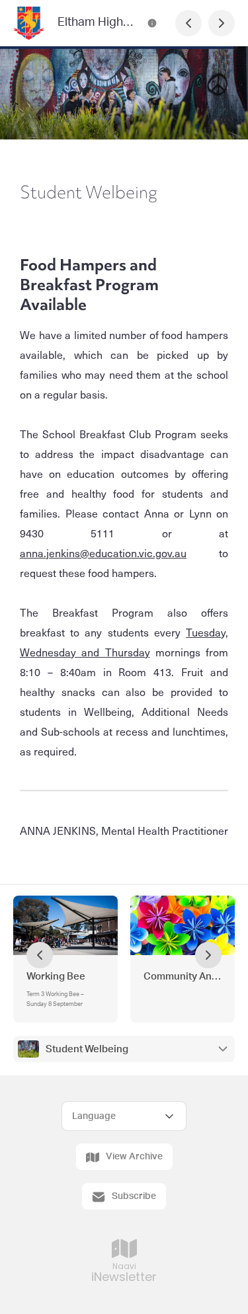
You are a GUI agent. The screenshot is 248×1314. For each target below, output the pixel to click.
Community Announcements (183, 977)
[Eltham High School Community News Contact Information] (152, 23)
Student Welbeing (87, 1049)
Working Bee (55, 977)
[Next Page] (221, 23)
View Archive (134, 1156)
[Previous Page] (188, 23)
